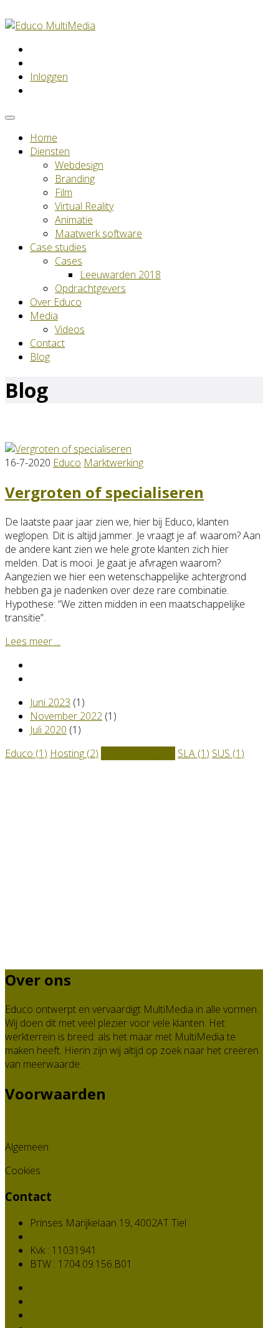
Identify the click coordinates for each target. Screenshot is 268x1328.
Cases (68, 261)
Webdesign (79, 165)
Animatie (74, 220)
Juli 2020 (48, 730)
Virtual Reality (84, 206)
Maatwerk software (98, 233)
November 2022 (66, 716)
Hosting (74, 753)
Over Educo (56, 302)
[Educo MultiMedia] (50, 25)
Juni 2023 (50, 702)
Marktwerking (113, 462)
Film (63, 192)
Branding (75, 179)
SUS (228, 753)
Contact (47, 343)
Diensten (50, 151)
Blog (40, 357)
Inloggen (49, 76)
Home (43, 137)
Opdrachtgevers (90, 288)
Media (44, 316)
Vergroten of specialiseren (104, 492)
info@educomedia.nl (75, 1236)
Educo (67, 462)
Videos (70, 329)
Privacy (20, 1123)
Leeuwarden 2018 (120, 274)
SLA (193, 753)
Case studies (58, 247)
